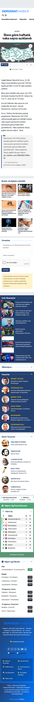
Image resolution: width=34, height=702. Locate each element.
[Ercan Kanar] (5, 418)
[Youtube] (22, 649)
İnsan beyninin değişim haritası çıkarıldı (7, 230)
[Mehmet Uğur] (5, 399)
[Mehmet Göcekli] (5, 381)
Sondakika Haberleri (9, 19)
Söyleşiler (23, 19)
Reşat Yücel (15, 468)
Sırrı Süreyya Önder (18, 442)
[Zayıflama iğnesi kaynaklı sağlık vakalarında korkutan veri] (25, 222)
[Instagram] (15, 649)
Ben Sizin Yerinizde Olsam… (20, 481)
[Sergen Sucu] (5, 480)
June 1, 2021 (21, 165)
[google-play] (22, 653)
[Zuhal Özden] (5, 408)
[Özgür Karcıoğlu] (5, 427)
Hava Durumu (24, 661)
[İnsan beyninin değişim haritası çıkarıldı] (9, 222)
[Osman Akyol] (5, 489)
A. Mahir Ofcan (16, 459)
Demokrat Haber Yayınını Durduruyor (19, 382)
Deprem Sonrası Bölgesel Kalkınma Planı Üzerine (19, 400)
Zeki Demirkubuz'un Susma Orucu (20, 410)
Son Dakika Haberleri (22, 673)
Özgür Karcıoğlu (17, 424)
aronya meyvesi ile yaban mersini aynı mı (16, 689)
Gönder (5, 270)
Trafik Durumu (9, 667)
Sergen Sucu (15, 478)
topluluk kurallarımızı (18, 276)
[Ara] (3, 15)
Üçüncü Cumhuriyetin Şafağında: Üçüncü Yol (18, 472)
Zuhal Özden (16, 406)
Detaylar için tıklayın (17, 554)
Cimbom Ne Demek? (9, 687)
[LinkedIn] (18, 649)
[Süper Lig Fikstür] (31, 562)
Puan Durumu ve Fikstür (24, 668)
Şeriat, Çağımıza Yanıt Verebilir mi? (18, 490)
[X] (12, 649)
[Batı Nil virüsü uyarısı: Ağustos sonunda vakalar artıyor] (9, 188)
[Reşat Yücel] (5, 471)
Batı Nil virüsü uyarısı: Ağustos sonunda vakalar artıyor (9, 195)
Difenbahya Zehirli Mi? (23, 687)
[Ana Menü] (6, 15)
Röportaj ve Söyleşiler (19, 685)
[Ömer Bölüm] (5, 452)
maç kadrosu (25, 692)
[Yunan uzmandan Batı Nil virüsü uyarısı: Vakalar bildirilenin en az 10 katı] (9, 204)
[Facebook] (8, 649)
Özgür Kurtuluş (17, 388)
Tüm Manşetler (9, 672)
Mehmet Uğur (16, 397)
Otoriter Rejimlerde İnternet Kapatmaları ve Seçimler (21, 391)
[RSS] (25, 649)
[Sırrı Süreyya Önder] (5, 443)
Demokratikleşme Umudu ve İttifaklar (21, 463)
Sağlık (17, 31)
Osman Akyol (16, 487)
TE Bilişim (21, 699)
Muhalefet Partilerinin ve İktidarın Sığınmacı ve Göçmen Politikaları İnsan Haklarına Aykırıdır (21, 419)
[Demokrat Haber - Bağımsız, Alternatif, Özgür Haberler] (15, 11)
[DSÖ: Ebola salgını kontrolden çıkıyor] (25, 188)
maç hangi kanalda (17, 694)
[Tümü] (31, 367)
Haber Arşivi (9, 678)
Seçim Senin (15, 454)
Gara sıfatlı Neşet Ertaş (19, 444)
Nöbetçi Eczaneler (6, 662)
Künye (9, 685)
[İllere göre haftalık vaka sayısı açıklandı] (17, 52)
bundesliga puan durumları (12, 692)
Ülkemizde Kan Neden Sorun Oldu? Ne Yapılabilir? (21, 428)
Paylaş (6, 64)
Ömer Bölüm (15, 451)
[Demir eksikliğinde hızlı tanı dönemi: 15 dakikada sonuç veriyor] (25, 204)
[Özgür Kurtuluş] (5, 390)
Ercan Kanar (15, 415)
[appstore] (12, 653)
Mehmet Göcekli (17, 378)
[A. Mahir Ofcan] (5, 461)
